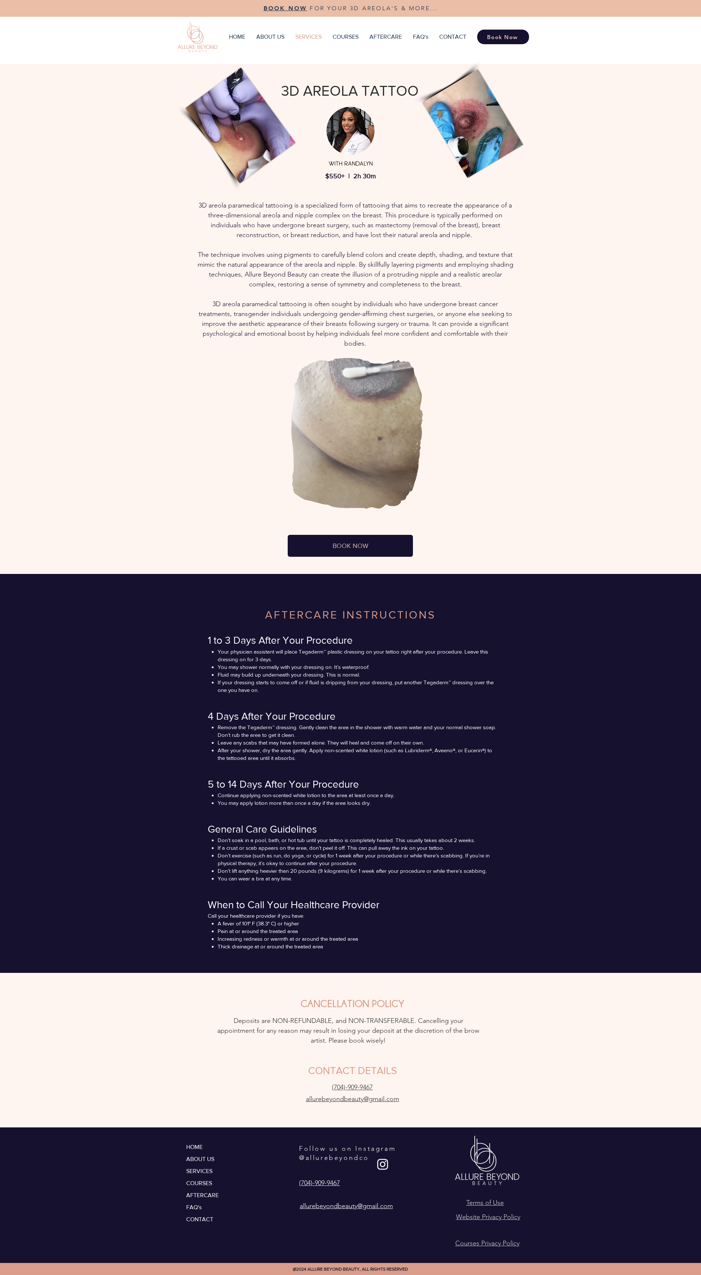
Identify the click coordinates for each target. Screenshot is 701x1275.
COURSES (199, 1183)
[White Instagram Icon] (382, 1164)
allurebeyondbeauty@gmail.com (352, 1099)
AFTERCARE (202, 1195)
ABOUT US (200, 1159)
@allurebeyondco (334, 1158)
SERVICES (199, 1171)
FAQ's (194, 1207)
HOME (194, 1147)
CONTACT (199, 1219)
